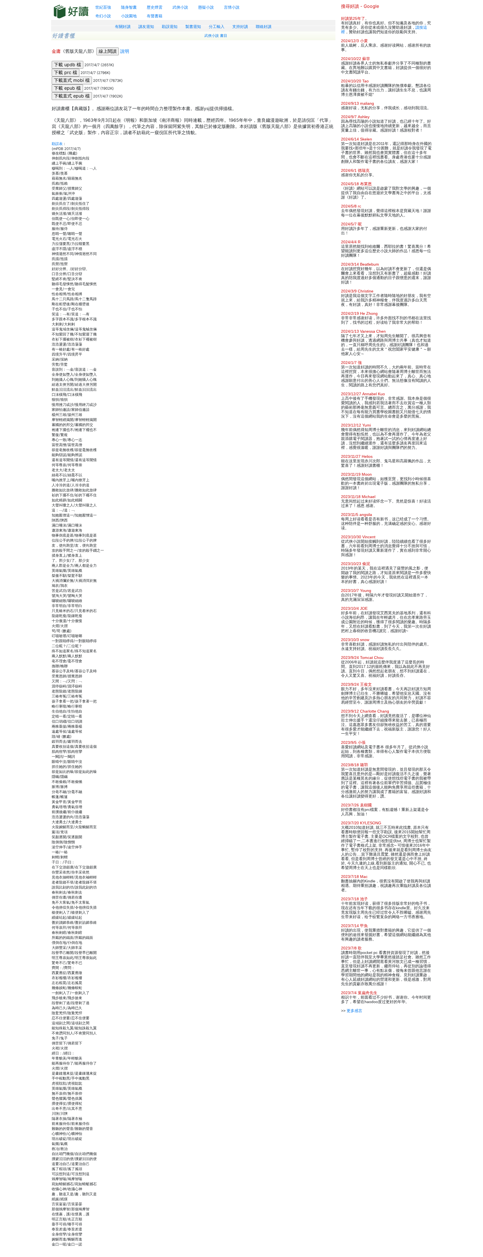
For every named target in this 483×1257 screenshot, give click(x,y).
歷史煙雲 (154, 7)
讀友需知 (146, 26)
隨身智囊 (129, 7)
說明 (124, 51)
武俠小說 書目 (215, 36)
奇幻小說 (103, 15)
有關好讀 (123, 26)
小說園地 (129, 15)
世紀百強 (103, 7)
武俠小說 (180, 7)
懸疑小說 (206, 7)
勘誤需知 (169, 26)
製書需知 (193, 26)
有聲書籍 (154, 15)
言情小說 (232, 7)
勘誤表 (57, 143)
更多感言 (354, 1010)
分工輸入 (216, 26)
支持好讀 (240, 26)
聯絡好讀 (263, 26)
